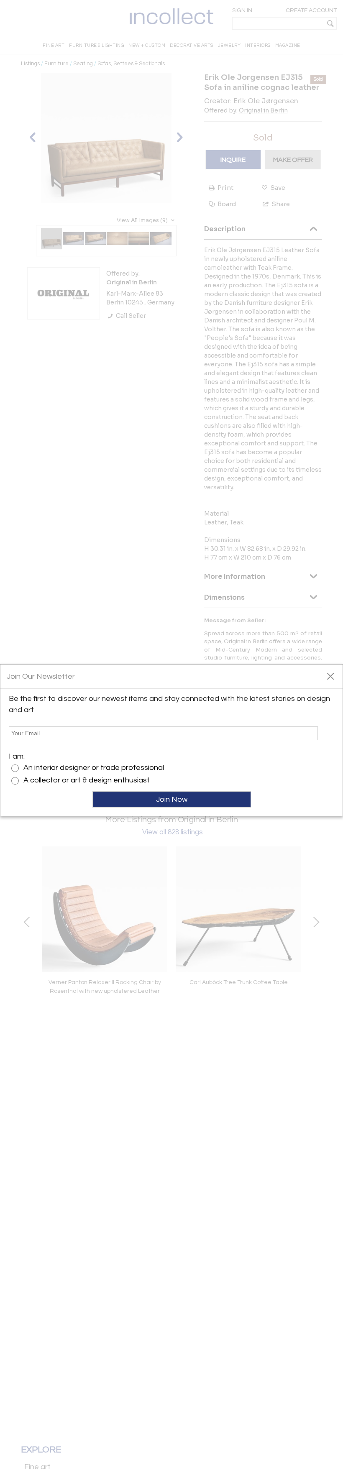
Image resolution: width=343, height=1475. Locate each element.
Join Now (171, 799)
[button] (330, 676)
